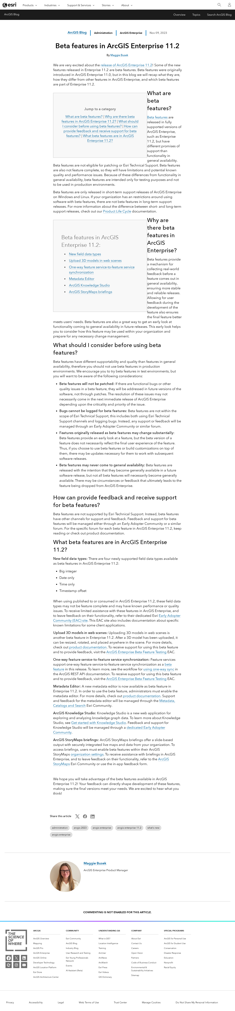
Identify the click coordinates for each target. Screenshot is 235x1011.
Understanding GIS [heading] (109, 930)
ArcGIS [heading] (37, 930)
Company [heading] (136, 930)
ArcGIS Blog (11, 14)
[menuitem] (46, 938)
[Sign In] (229, 5)
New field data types (85, 254)
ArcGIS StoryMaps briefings (90, 292)
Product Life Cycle (117, 211)
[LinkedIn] (24, 958)
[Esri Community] (9, 965)
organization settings (87, 754)
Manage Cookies (151, 1002)
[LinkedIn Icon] (92, 817)
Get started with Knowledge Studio (98, 723)
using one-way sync (158, 669)
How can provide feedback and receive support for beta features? (100, 131)
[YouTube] (24, 965)
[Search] (219, 5)
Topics (196, 14)
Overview (179, 14)
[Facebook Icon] (85, 817)
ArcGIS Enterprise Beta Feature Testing (136, 652)
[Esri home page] (9, 5)
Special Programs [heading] (174, 930)
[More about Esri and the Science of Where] (16, 941)
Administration (103, 32)
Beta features (157, 117)
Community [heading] (72, 930)
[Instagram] (16, 965)
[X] (16, 958)
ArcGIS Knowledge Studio (89, 285)
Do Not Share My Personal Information (197, 1002)
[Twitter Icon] (77, 817)
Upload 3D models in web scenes (95, 260)
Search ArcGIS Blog (219, 14)
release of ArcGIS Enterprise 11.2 (126, 65)
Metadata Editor (81, 279)
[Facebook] (9, 958)
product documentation (88, 647)
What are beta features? (84, 116)
